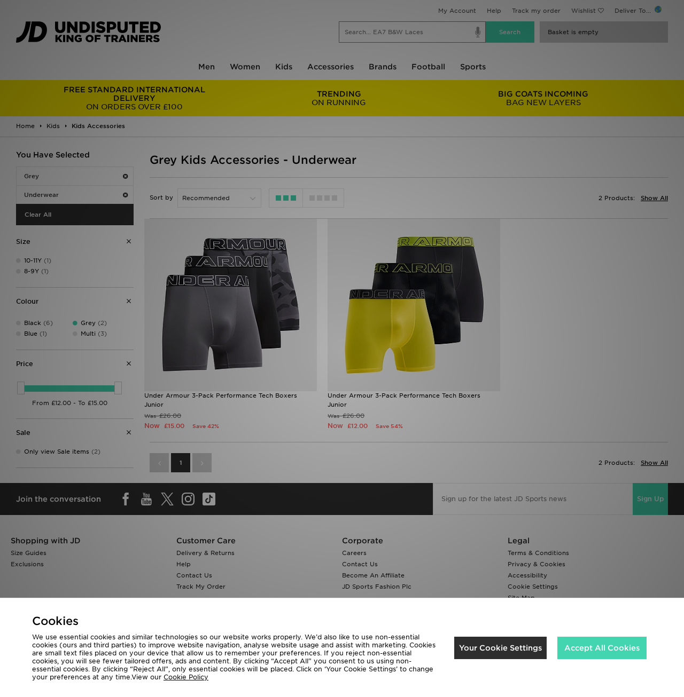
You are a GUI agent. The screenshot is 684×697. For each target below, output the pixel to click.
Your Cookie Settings (500, 648)
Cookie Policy (186, 677)
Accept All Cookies (602, 648)
